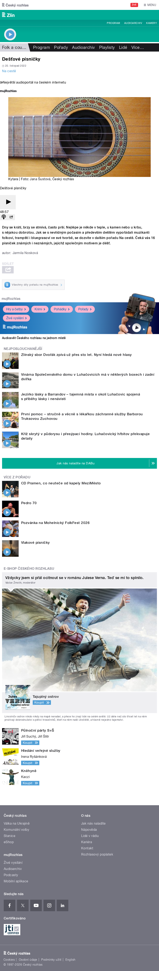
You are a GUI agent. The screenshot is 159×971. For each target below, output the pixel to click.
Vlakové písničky (35, 542)
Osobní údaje (28, 959)
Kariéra (86, 842)
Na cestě (9, 71)
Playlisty (107, 47)
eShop (9, 842)
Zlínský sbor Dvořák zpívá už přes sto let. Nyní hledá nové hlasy (76, 355)
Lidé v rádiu (90, 836)
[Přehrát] (8, 202)
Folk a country (16, 47)
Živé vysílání (15, 318)
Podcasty (11, 875)
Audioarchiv (133, 23)
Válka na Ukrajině (17, 823)
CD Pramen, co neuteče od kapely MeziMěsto (61, 483)
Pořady (61, 47)
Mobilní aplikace (16, 881)
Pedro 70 (29, 503)
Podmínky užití (51, 959)
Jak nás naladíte (93, 823)
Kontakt (87, 848)
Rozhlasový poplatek (97, 854)
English (70, 959)
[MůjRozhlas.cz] (8, 91)
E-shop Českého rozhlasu (29, 569)
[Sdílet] (11, 217)
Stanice (9, 836)
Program (113, 23)
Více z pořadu (17, 477)
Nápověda (89, 830)
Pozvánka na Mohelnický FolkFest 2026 (55, 523)
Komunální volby (16, 830)
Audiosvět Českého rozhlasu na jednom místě (34, 338)
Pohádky (60, 309)
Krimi (38, 309)
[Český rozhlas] (15, 5)
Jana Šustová (40, 179)
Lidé (123, 47)
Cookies (9, 959)
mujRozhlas (11, 299)
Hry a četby (14, 309)
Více (137, 47)
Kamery (151, 23)
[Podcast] (3, 217)
